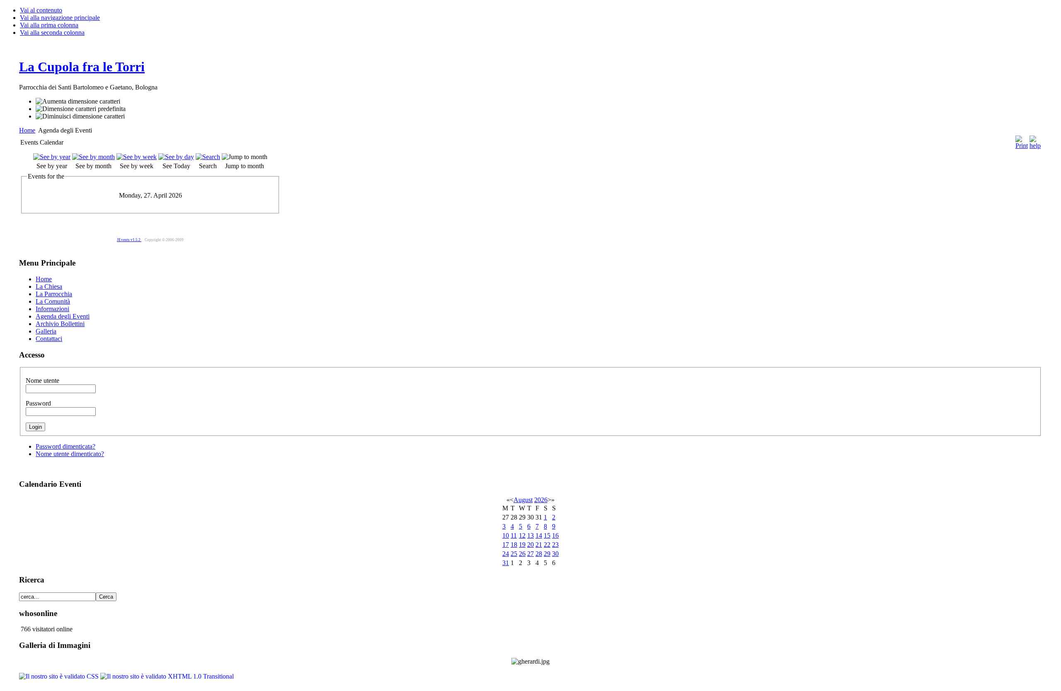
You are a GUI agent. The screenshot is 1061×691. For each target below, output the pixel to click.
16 (555, 535)
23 (555, 544)
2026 (540, 499)
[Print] (1021, 140)
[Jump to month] (244, 156)
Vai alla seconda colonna (52, 32)
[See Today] (176, 156)
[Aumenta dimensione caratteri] (78, 101)
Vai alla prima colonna (49, 25)
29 (547, 553)
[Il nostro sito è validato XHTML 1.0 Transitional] (167, 676)
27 (530, 553)
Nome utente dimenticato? (70, 453)
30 (555, 553)
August (523, 499)
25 (514, 553)
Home (27, 130)
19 (522, 544)
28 (538, 553)
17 (505, 544)
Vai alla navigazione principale (60, 17)
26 (522, 553)
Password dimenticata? (65, 446)
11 (514, 535)
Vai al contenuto (41, 10)
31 (505, 562)
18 (514, 544)
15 (547, 535)
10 (505, 535)
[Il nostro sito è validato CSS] (59, 676)
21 (538, 544)
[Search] (208, 156)
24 (505, 553)
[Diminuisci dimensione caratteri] (80, 116)
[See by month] (93, 156)
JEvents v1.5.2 (129, 240)
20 (530, 544)
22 (547, 544)
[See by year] (51, 156)
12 (522, 535)
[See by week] (136, 156)
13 (530, 535)
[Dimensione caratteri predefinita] (81, 109)
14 (538, 535)
